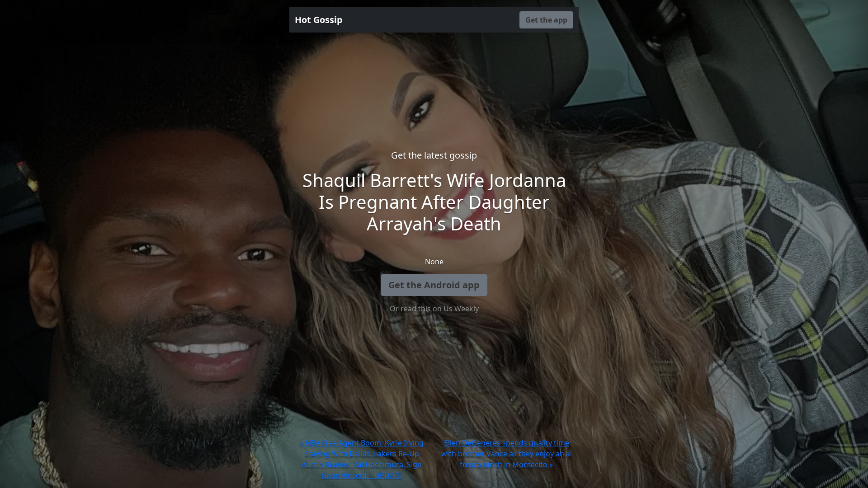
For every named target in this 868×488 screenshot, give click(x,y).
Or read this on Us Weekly (434, 309)
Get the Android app (434, 285)
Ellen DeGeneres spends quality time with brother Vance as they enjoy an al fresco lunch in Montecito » (506, 453)
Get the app (546, 20)
